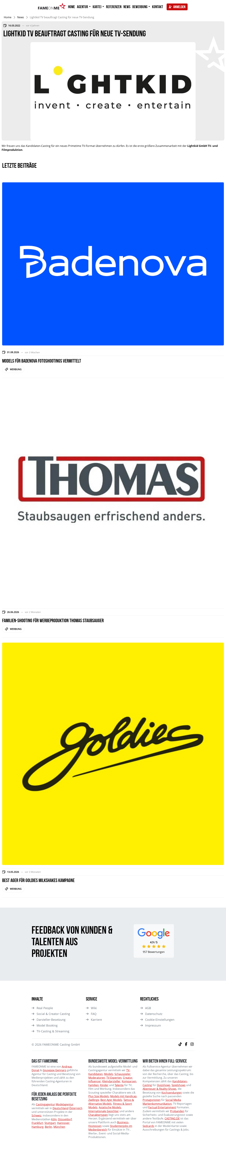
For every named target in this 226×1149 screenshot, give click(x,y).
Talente (119, 1085)
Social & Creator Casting (53, 1014)
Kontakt (157, 7)
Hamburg (38, 1127)
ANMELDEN (179, 7)
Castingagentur (45, 1104)
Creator (128, 1077)
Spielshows (178, 1085)
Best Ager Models (111, 1100)
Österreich (75, 1108)
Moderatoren (96, 1077)
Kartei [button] (97, 7)
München (59, 1127)
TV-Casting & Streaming (53, 1031)
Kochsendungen (171, 1092)
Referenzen (113, 7)
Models (108, 1074)
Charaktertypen (98, 1115)
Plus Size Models (98, 1096)
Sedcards (148, 1126)
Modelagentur (64, 1104)
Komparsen (129, 1081)
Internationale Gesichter (103, 1111)
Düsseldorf (65, 1119)
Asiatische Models (110, 1107)
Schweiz (36, 1115)
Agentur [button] (83, 7)
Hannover (63, 1123)
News (126, 7)
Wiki (94, 1008)
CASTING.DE (172, 1118)
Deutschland (60, 1108)
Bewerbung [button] (140, 7)
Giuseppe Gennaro (54, 1070)
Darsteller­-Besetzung (51, 1020)
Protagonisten (151, 1100)
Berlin (48, 1127)
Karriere (96, 1020)
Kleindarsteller (111, 1081)
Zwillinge (93, 1100)
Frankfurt (37, 1123)
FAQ (93, 1014)
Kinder (104, 1085)
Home (7, 17)
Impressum (153, 1025)
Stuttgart (50, 1123)
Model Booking (47, 1025)
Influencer (94, 1081)
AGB (148, 1008)
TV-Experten (114, 1077)
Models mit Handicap (123, 1096)
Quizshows (163, 1085)
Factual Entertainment (162, 1107)
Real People (45, 1008)
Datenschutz (153, 1014)
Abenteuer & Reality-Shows (159, 1089)
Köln (54, 1119)
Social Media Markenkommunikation (162, 1101)
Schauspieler (122, 1074)
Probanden (177, 1111)
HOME (71, 7)
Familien (93, 1085)
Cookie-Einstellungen (159, 1020)
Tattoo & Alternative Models (111, 1101)
